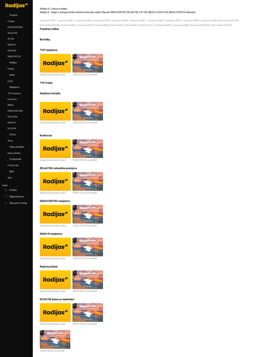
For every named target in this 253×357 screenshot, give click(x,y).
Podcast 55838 (68, 25)
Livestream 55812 (66, 20)
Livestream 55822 (155, 20)
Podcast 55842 (116, 25)
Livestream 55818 (84, 20)
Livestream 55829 (209, 20)
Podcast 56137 (146, 25)
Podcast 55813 (131, 25)
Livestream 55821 (137, 20)
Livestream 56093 (84, 25)
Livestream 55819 (101, 20)
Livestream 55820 (119, 20)
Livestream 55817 (48, 20)
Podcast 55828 (101, 25)
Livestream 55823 (173, 20)
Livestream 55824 (191, 20)
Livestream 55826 (180, 25)
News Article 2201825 (228, 20)
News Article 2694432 (200, 25)
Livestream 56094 (162, 25)
